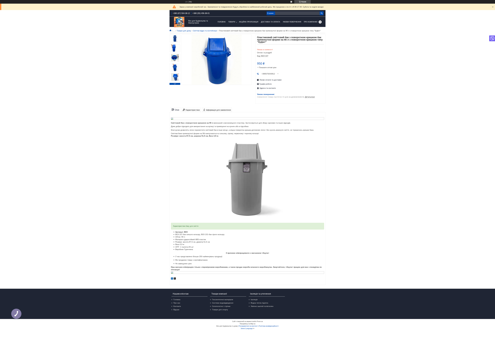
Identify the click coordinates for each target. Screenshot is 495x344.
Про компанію (310, 22)
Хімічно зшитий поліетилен (262, 306)
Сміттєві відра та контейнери (205, 31)
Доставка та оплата (270, 22)
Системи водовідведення (222, 303)
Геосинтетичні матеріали (222, 299)
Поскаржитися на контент (248, 326)
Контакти (177, 306)
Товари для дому (184, 31)
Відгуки (176, 310)
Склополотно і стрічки (221, 306)
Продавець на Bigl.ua (247, 324)
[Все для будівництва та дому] (179, 22)
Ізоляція (254, 299)
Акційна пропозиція (248, 22)
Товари (231, 22)
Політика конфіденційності (269, 326)
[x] (175, 279)
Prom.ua (260, 321)
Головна (222, 22)
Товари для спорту (220, 310)
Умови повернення (292, 22)
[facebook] (172, 279)
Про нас (176, 303)
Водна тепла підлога (259, 303)
